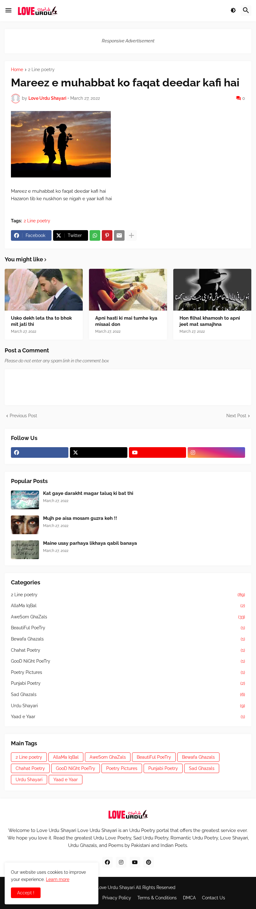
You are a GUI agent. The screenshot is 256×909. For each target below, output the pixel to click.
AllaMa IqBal (128, 605)
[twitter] (98, 452)
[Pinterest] (107, 235)
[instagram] (216, 452)
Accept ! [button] (25, 892)
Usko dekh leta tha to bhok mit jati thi (41, 321)
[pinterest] (148, 862)
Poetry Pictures (128, 672)
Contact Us (213, 897)
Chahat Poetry (128, 650)
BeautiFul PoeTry (128, 627)
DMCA (189, 897)
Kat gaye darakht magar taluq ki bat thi (88, 493)
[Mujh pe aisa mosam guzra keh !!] (25, 524)
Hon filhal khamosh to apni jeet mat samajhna (210, 321)
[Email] (119, 235)
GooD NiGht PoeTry (128, 661)
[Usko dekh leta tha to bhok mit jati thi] (44, 290)
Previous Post (23, 415)
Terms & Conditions (157, 897)
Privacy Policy (116, 897)
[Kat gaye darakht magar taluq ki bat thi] (25, 500)
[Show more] (131, 235)
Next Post (236, 415)
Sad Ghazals (128, 694)
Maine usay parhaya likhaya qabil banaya (90, 543)
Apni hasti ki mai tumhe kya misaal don (126, 321)
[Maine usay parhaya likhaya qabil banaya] (25, 549)
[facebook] (39, 452)
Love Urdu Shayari (116, 887)
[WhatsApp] (95, 235)
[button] (8, 10)
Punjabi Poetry (128, 683)
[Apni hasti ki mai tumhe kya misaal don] (128, 290)
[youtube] (157, 452)
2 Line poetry (41, 69)
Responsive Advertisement (128, 40)
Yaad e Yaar (128, 716)
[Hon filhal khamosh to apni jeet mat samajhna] (212, 290)
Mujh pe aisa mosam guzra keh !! (80, 518)
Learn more (57, 879)
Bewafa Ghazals (128, 638)
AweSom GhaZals (128, 616)
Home (17, 69)
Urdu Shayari (128, 705)
